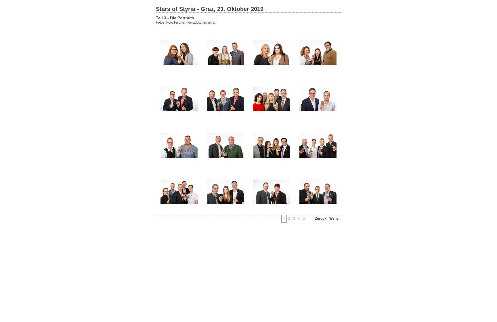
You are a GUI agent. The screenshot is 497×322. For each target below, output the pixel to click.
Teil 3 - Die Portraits (175, 18)
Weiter (334, 218)
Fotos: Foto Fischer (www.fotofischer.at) (186, 22)
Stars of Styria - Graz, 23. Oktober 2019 (209, 9)
